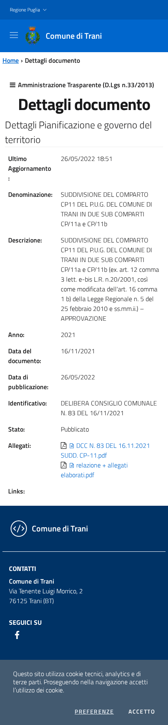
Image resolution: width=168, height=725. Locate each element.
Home (10, 60)
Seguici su (25, 622)
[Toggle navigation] (14, 35)
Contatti (22, 568)
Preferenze (94, 711)
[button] (29, 10)
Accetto (141, 711)
